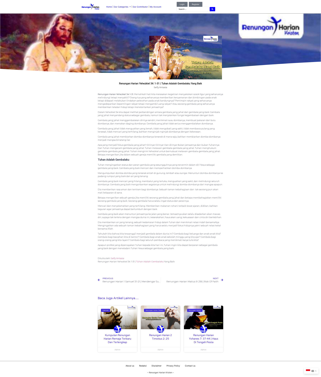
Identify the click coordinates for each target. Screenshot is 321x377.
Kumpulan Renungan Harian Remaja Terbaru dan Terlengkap (117, 339)
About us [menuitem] (130, 365)
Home (109, 7)
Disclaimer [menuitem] (157, 365)
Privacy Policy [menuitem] (173, 365)
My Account (155, 7)
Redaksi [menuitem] (143, 365)
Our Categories (121, 7)
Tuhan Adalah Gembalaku (150, 261)
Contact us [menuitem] (190, 365)
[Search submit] (212, 9)
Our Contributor (140, 7)
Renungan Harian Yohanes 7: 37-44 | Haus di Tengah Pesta (203, 339)
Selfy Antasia (117, 258)
